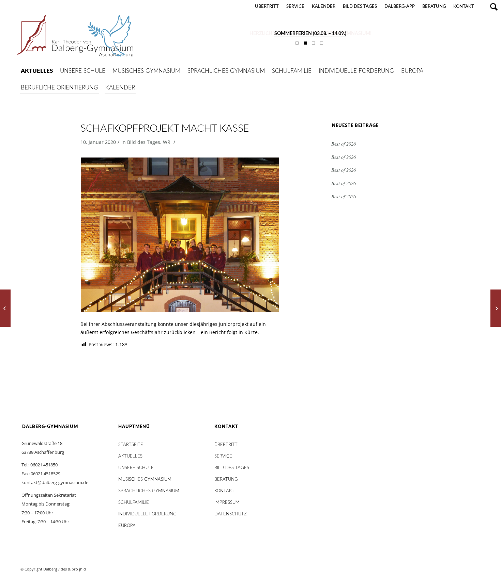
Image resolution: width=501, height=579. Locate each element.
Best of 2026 (343, 143)
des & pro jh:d (73, 569)
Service (295, 6)
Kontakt (463, 6)
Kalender (323, 6)
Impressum (227, 502)
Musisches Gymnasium (144, 479)
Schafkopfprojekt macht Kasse (164, 128)
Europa (127, 526)
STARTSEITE (130, 445)
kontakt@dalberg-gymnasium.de (54, 482)
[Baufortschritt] (5, 308)
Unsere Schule (136, 468)
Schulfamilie (133, 502)
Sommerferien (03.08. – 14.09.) (310, 33)
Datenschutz (230, 514)
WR (166, 142)
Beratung (434, 6)
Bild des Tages (360, 6)
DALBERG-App (399, 6)
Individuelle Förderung (147, 514)
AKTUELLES (130, 456)
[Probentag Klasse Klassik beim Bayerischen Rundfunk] (495, 308)
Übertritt (267, 6)
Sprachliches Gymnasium (148, 491)
